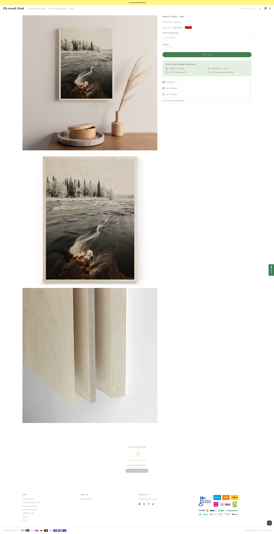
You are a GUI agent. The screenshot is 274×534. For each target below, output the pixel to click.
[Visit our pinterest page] (148, 504)
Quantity (165, 44)
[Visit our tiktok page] (153, 504)
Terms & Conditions (29, 510)
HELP (71, 9)
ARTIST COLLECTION (57, 9)
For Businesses (86, 499)
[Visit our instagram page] (144, 504)
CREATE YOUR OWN (36, 9)
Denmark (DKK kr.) (247, 8)
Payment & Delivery (29, 506)
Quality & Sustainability (31, 502)
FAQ (24, 520)
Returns (25, 517)
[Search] (260, 9)
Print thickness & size (170, 33)
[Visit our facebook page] (139, 504)
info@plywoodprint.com (148, 499)
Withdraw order (28, 513)
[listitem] (137, 2)
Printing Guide (28, 499)
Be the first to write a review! (137, 471)
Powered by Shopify (251, 530)
